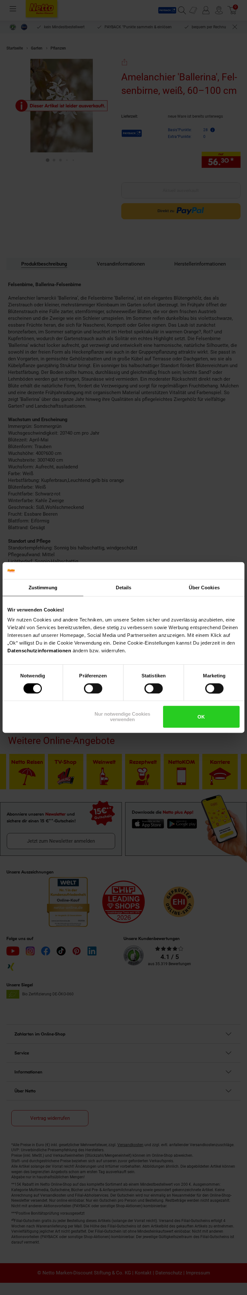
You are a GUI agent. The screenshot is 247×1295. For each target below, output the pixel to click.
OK (201, 717)
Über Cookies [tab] (204, 587)
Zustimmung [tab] (43, 587)
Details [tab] (124, 587)
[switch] (93, 688)
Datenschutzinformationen (39, 650)
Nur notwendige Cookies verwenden (122, 716)
